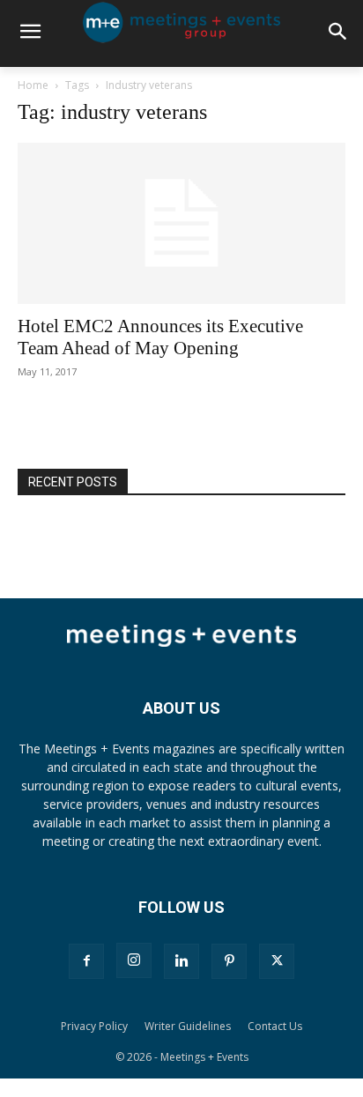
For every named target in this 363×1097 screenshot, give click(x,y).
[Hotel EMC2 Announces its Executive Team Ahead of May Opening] (181, 224)
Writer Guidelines (187, 1026)
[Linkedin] (181, 961)
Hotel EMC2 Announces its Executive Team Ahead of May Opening (160, 337)
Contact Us (275, 1026)
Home (33, 85)
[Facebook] (86, 961)
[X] (276, 961)
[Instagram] (134, 960)
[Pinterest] (229, 961)
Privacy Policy (94, 1026)
